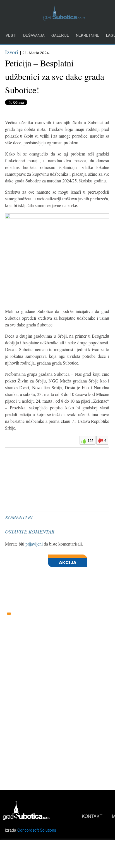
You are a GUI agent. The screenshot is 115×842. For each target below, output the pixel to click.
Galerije (60, 35)
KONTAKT (92, 816)
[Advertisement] (47, 464)
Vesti (11, 35)
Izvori (11, 52)
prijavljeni (34, 544)
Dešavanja (34, 35)
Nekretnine (87, 35)
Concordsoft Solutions (36, 830)
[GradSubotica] (64, 18)
